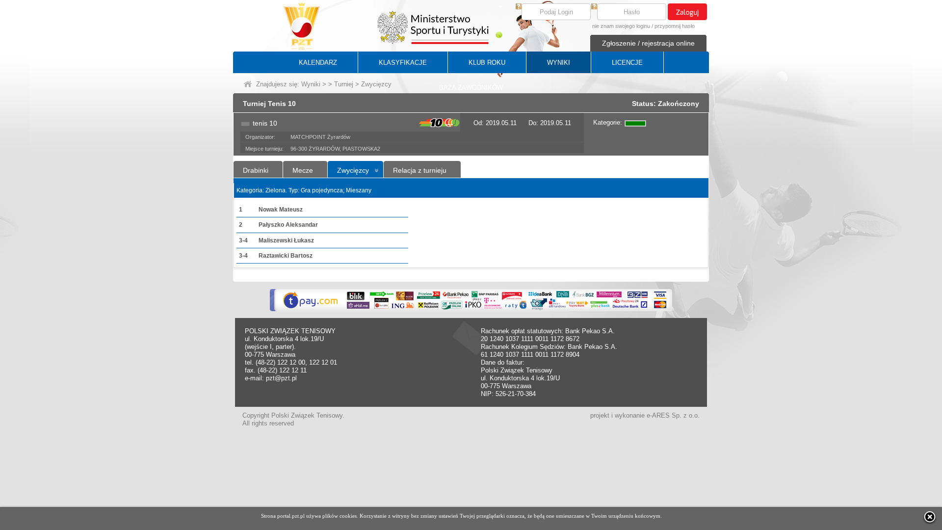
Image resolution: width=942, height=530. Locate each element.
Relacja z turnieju (419, 170)
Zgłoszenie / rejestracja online (648, 43)
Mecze (302, 170)
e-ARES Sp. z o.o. (673, 415)
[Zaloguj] (687, 11)
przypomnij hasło (674, 26)
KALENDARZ (318, 62)
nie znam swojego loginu (621, 26)
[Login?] (519, 7)
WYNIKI (558, 62)
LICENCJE (627, 62)
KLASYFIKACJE (403, 62)
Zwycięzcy (353, 170)
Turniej (343, 84)
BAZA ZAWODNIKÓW (471, 87)
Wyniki (310, 84)
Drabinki (255, 170)
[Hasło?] (594, 7)
